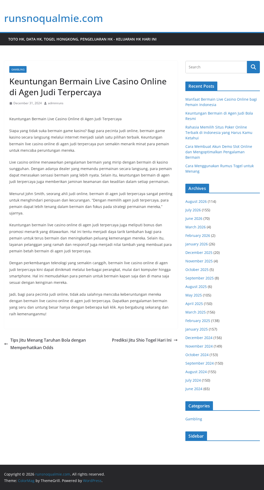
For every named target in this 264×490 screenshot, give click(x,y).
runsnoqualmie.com (53, 18)
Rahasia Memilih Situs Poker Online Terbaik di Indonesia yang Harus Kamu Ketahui (218, 132)
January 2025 (196, 329)
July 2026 (193, 209)
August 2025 (196, 286)
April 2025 (194, 303)
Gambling (17, 69)
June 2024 (193, 388)
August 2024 (196, 371)
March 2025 (195, 312)
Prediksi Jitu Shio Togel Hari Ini (141, 340)
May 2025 (193, 295)
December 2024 (198, 337)
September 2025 (199, 278)
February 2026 (197, 235)
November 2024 (199, 346)
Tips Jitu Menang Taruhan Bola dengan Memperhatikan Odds (48, 343)
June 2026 (193, 218)
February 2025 (197, 320)
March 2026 (195, 226)
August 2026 (196, 201)
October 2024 (197, 354)
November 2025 (199, 261)
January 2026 (196, 244)
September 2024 (199, 363)
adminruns (55, 103)
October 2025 (197, 269)
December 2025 (198, 252)
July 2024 (193, 380)
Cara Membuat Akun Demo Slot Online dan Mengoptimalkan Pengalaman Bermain (218, 152)
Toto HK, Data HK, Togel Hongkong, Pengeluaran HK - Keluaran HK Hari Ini (82, 39)
